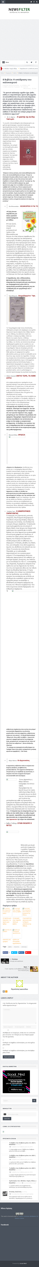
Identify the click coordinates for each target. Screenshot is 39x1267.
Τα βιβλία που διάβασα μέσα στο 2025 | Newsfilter (22, 1156)
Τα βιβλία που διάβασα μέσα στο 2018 (21, 1172)
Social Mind (23, 1263)
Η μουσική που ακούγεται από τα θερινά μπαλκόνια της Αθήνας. (27, 922)
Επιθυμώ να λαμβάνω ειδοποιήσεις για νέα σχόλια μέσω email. (19, 1043)
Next (25, 967)
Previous (15, 959)
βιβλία (10, 947)
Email (35, 88)
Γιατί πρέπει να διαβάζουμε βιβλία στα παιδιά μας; (17, 969)
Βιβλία (6, 87)
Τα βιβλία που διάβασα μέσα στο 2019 (21, 1147)
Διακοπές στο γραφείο (7, 940)
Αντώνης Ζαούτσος (15, 1192)
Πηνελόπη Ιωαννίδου (13, 85)
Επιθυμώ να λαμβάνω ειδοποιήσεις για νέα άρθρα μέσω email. (18, 1051)
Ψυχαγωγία (17, 87)
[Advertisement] (19, 39)
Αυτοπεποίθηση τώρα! (30, 1183)
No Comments (24, 87)
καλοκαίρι (24, 947)
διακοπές (16, 947)
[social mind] (16, 1082)
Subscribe (7, 1118)
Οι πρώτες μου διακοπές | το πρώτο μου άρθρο (7, 921)
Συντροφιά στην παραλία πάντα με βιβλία (17, 921)
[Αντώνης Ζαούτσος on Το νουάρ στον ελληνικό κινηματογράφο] (5, 1193)
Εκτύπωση (28, 88)
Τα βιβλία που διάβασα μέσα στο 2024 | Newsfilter (22, 1143)
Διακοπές (10, 87)
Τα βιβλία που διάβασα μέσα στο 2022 (21, 1159)
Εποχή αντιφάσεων (16, 961)
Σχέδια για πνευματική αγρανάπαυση (17, 941)
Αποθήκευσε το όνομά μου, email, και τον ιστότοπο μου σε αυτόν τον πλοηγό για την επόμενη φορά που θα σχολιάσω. (19, 1035)
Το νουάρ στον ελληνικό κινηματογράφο (22, 1194)
